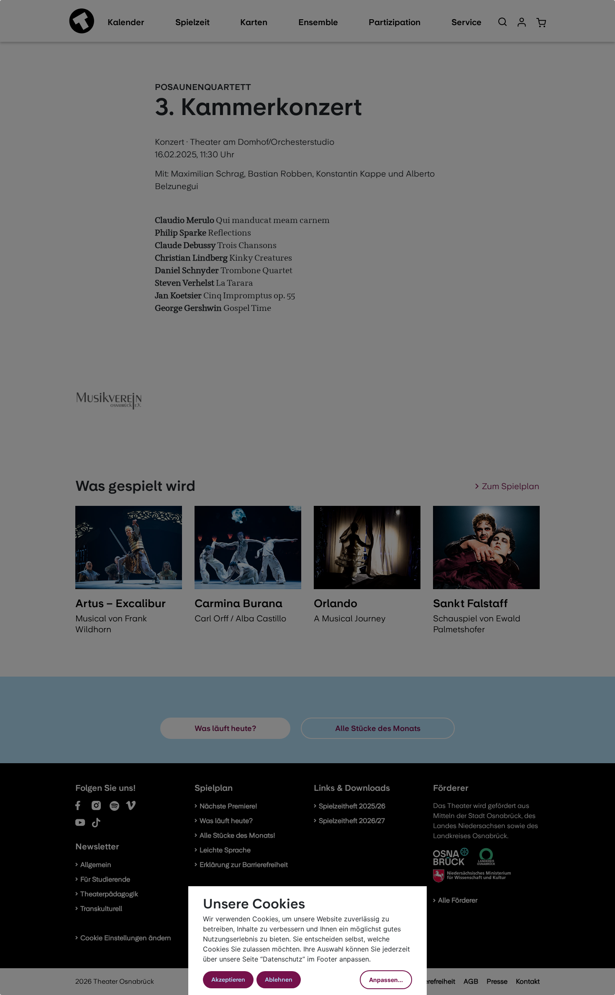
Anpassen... (386, 979)
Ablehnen (278, 979)
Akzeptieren (228, 979)
